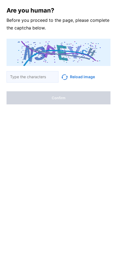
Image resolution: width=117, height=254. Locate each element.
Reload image (82, 76)
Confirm (58, 98)
